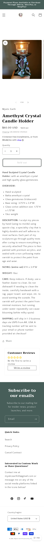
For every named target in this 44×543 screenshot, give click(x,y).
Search (8, 440)
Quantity (6, 145)
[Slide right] (28, 102)
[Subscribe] (35, 419)
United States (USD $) (20, 518)
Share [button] (9, 341)
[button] (3, 15)
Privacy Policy (12, 446)
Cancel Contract (13, 452)
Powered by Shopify (28, 538)
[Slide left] (16, 102)
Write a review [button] (22, 368)
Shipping (5, 132)
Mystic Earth (18, 538)
